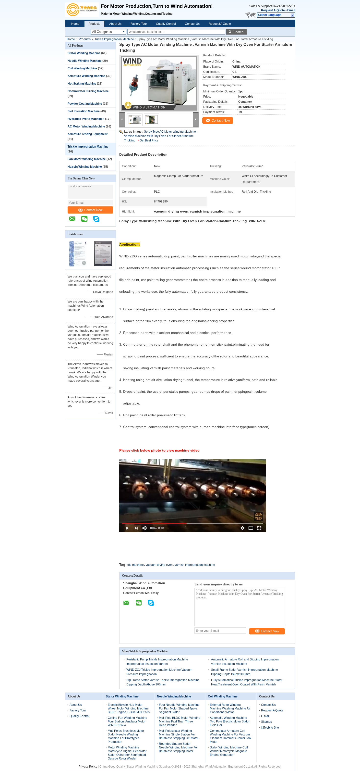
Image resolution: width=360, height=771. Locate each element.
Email (291, 10)
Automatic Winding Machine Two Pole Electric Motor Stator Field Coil (230, 721)
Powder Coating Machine (85, 103)
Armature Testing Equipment (88, 134)
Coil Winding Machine (82, 68)
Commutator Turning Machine (88, 91)
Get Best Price (149, 140)
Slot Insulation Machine (84, 111)
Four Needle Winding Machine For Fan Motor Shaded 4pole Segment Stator (179, 708)
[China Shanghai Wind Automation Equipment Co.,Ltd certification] (78, 266)
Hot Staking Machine (82, 83)
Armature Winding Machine (86, 76)
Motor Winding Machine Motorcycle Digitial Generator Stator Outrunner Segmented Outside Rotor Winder (127, 753)
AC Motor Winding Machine (86, 126)
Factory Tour (139, 23)
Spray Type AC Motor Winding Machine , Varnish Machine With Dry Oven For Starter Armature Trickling (160, 136)
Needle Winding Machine (85, 61)
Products (94, 23)
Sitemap (266, 721)
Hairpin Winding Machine (85, 166)
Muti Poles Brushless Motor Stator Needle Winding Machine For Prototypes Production (126, 736)
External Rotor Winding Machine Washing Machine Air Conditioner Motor (230, 708)
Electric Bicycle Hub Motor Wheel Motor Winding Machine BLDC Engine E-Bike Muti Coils (129, 708)
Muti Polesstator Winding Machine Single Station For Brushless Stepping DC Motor (178, 734)
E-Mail (265, 716)
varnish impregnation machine (195, 565)
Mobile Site (271, 727)
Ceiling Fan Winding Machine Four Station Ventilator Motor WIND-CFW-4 (127, 721)
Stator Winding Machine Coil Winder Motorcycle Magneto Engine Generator (229, 751)
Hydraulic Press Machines (86, 119)
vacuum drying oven (159, 565)
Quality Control (166, 23)
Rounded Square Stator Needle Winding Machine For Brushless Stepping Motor (178, 747)
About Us (115, 23)
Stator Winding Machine (84, 53)
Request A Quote (273, 10)
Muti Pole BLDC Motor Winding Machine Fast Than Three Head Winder (179, 721)
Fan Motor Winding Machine (87, 159)
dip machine (135, 565)
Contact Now (93, 210)
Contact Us (192, 23)
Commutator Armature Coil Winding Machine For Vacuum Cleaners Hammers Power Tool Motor (231, 736)
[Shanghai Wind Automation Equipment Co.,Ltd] (83, 10)
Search (238, 32)
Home (75, 23)
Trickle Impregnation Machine (114, 39)
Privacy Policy (88, 766)
